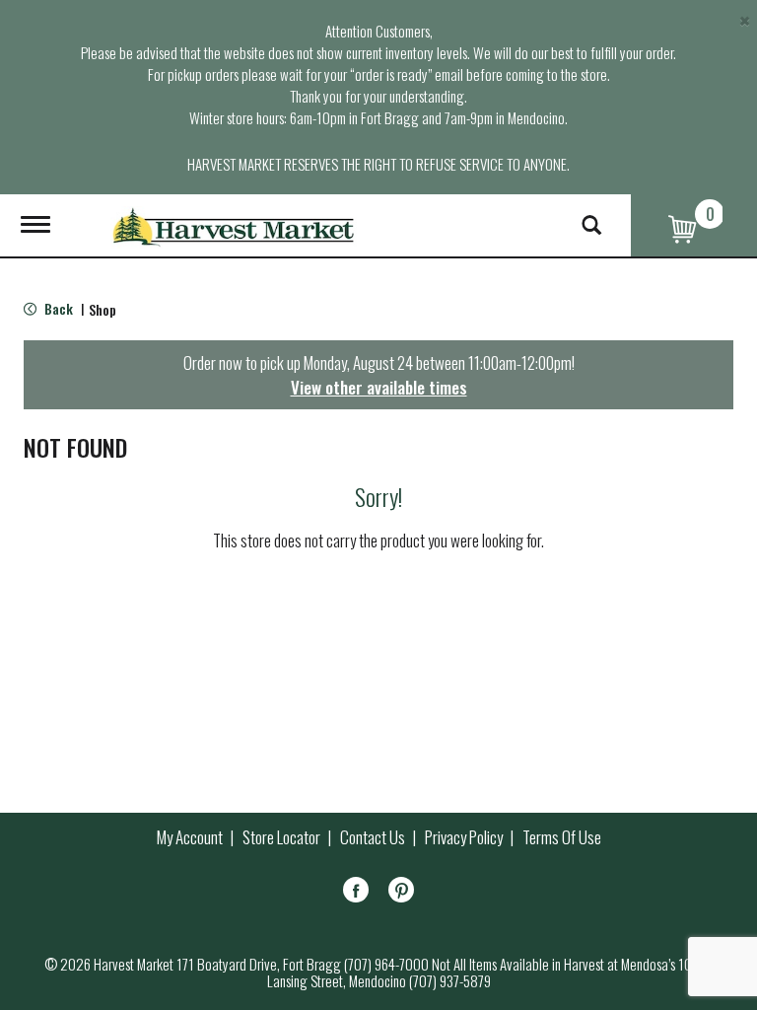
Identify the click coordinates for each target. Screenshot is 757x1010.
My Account (190, 837)
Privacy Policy (464, 837)
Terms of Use (561, 837)
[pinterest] (401, 893)
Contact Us (372, 837)
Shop (102, 309)
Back (57, 308)
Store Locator (281, 837)
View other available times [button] (379, 387)
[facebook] (356, 893)
